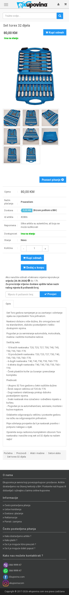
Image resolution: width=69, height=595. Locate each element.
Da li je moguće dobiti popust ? (19, 548)
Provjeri (51, 294)
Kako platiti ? (10, 540)
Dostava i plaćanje (13, 513)
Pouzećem (27, 201)
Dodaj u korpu (35, 267)
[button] (58, 4)
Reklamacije (10, 517)
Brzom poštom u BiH (45, 210)
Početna (8, 453)
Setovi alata (54, 453)
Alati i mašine (37, 453)
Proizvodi (21, 453)
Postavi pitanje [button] (51, 179)
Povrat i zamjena (13, 521)
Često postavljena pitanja (17, 505)
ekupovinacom (16, 583)
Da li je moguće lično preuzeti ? (20, 544)
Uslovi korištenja (12, 509)
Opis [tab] (8, 303)
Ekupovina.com (17, 577)
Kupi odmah (56, 32)
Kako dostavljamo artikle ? (17, 536)
